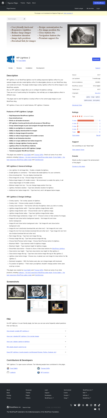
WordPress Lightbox (58, 248)
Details (10, 68)
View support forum (78, 149)
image (92, 97)
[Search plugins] (24, 19)
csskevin (13, 372)
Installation (29, 68)
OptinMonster (39, 160)
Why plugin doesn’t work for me (16, 347)
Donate (66, 395)
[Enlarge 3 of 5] (44, 302)
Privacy (9, 398)
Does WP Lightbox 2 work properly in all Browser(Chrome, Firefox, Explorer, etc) (31, 352)
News (8, 392)
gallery (88, 97)
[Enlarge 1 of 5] (24, 287)
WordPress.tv (49, 398)
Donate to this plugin (78, 166)
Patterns (28, 398)
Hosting (9, 395)
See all (98, 135)
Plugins (28, 395)
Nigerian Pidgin (27, 407)
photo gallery (96, 100)
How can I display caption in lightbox (18, 341)
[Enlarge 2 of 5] (44, 287)
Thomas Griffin (38, 155)
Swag (66, 398)
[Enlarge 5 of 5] (65, 303)
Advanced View (77, 105)
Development (40, 68)
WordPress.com (88, 390)
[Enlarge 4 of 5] (65, 287)
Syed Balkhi (22, 60)
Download (96, 59)
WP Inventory (45, 372)
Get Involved (67, 390)
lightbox (98, 97)
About (8, 390)
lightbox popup (88, 100)
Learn (46, 390)
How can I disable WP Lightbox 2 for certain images (23, 336)
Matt (85, 392)
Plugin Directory (11, 8)
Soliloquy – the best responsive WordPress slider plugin (35, 157)
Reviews (19, 68)
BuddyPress (87, 398)
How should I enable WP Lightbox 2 (18, 331)
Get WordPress (99, 3)
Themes (28, 392)
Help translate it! (68, 13)
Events (66, 392)
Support (97, 68)
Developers (48, 395)
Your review (75, 135)
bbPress (86, 395)
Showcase (29, 390)
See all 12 (97, 93)
